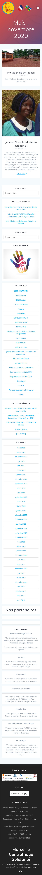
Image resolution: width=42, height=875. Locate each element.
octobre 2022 (21, 524)
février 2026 (21, 452)
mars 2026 (21, 448)
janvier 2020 (21, 551)
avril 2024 (21, 492)
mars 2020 (21, 542)
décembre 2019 (21, 555)
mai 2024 (21, 488)
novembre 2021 (21, 528)
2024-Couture (21, 300)
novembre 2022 (21, 519)
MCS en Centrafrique (21, 358)
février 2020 (21, 546)
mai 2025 (21, 466)
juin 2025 (21, 461)
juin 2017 (21, 573)
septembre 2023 (21, 497)
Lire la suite (21, 174)
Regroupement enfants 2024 (21, 372)
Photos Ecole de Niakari (21, 72)
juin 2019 (21, 560)
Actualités (21, 313)
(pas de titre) (21, 434)
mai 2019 (21, 564)
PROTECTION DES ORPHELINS (21, 367)
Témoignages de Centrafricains (21, 390)
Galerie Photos (21, 347)
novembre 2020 (21, 537)
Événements (21, 338)
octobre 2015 (21, 591)
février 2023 (21, 506)
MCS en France (21, 363)
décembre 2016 (21, 582)
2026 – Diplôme (21, 429)
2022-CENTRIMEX (21, 291)
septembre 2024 (21, 484)
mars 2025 (21, 470)
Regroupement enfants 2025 (21, 376)
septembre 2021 (21, 533)
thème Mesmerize (29, 867)
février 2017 (21, 578)
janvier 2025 (21, 475)
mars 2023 (21, 501)
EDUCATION (21, 327)
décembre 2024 (21, 479)
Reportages (21, 381)
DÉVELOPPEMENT (21, 318)
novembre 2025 (21, 457)
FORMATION (21, 343)
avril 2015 (21, 600)
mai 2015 (21, 595)
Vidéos (21, 394)
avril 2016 (21, 586)
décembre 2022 (21, 515)
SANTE (21, 385)
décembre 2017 (21, 569)
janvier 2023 (21, 510)
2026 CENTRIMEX (21, 304)
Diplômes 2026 (21, 322)
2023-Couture (21, 295)
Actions (21, 309)
